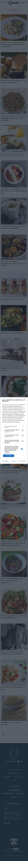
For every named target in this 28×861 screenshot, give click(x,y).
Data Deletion (5, 461)
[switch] (22, 430)
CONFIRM (8, 455)
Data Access (14, 461)
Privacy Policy (22, 461)
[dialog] (14, 430)
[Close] (25, 400)
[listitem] (14, 427)
